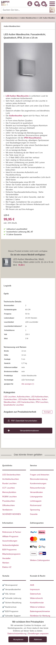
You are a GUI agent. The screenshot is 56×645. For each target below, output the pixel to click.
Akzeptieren (18, 639)
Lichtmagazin (35, 501)
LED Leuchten (10, 396)
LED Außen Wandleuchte (17, 96)
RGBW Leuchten (9, 496)
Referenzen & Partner (11, 532)
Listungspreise (36, 496)
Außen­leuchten (23, 396)
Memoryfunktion (9, 492)
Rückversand (35, 505)
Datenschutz (35, 594)
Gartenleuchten (10, 399)
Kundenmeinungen (38, 483)
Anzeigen (47, 412)
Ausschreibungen (9, 541)
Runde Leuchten (9, 483)
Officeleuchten (8, 505)
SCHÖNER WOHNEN (11, 514)
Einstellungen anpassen (38, 633)
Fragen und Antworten (39, 475)
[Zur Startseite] (2, 17)
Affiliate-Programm (10, 536)
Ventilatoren (7, 510)
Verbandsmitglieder (10, 545)
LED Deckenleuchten (11, 475)
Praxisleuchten (8, 501)
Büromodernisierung (39, 479)
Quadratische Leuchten (14, 405)
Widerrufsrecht (36, 598)
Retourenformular (37, 488)
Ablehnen (38, 639)
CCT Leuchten (8, 488)
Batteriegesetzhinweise (40, 611)
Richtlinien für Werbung (40, 616)
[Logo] (5, 4)
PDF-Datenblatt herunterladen (24, 421)
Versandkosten (36, 492)
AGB (32, 585)
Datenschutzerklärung (16, 633)
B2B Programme (9, 549)
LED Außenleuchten (39, 396)
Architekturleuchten (10, 479)
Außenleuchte (15, 115)
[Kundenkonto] (29, 3)
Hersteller (6, 558)
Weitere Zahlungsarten (40, 560)
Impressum (35, 589)
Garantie (34, 514)
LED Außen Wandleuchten (29, 399)
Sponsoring (35, 510)
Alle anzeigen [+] (27, 384)
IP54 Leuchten (42, 402)
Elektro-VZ (6, 567)
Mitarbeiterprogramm (11, 554)
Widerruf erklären (37, 607)
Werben (5, 563)
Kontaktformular (37, 602)
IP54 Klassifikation (32, 138)
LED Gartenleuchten (26, 402)
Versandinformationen (29, 430)
